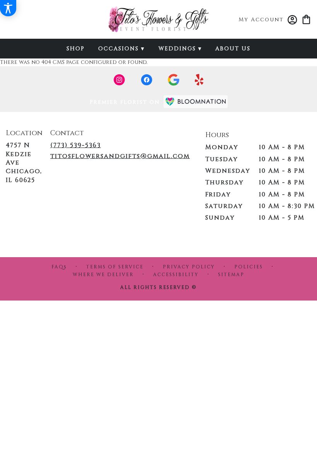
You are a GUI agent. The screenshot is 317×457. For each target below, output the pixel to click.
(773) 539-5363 (75, 145)
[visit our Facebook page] (146, 80)
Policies (248, 267)
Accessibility (176, 274)
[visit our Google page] (173, 80)
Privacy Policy (189, 267)
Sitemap (231, 274)
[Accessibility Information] (8, 8)
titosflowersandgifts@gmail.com (120, 156)
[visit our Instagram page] (119, 80)
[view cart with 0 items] (306, 19)
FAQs (59, 267)
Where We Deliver (103, 274)
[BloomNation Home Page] (196, 101)
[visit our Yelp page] (199, 80)
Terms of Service (114, 267)
